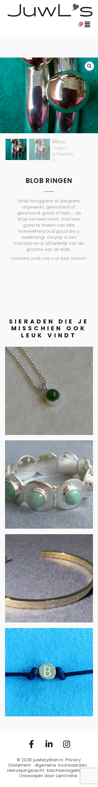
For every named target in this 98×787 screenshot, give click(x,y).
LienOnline (67, 776)
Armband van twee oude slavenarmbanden (49, 568)
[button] (89, 66)
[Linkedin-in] (49, 744)
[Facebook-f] (31, 744)
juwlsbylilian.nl (48, 760)
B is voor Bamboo (49, 662)
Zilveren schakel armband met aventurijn (49, 478)
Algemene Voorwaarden (61, 765)
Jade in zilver (49, 380)
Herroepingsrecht (25, 770)
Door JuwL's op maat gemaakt (59, 258)
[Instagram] (67, 744)
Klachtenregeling (65, 770)
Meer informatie (49, 401)
